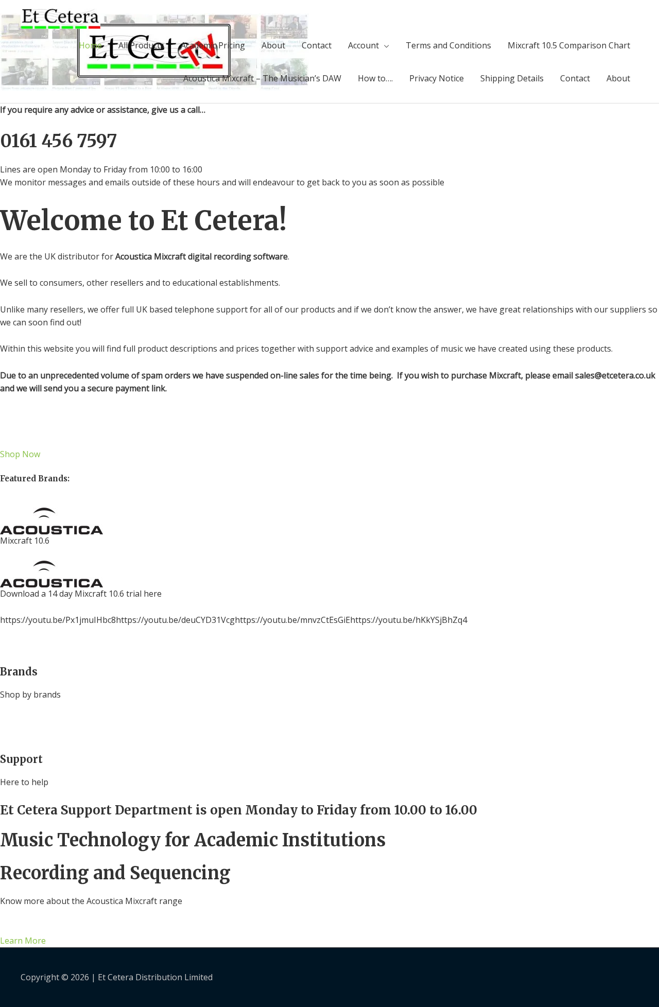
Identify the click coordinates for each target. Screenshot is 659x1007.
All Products (141, 45)
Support (21, 759)
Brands (19, 671)
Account (363, 45)
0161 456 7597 (58, 141)
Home (90, 45)
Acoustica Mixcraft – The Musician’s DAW (262, 78)
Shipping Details (512, 78)
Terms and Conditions (448, 45)
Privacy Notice (436, 78)
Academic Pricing (213, 45)
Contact (317, 45)
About (273, 45)
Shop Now (20, 454)
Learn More (23, 940)
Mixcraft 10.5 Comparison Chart (569, 45)
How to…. (375, 78)
